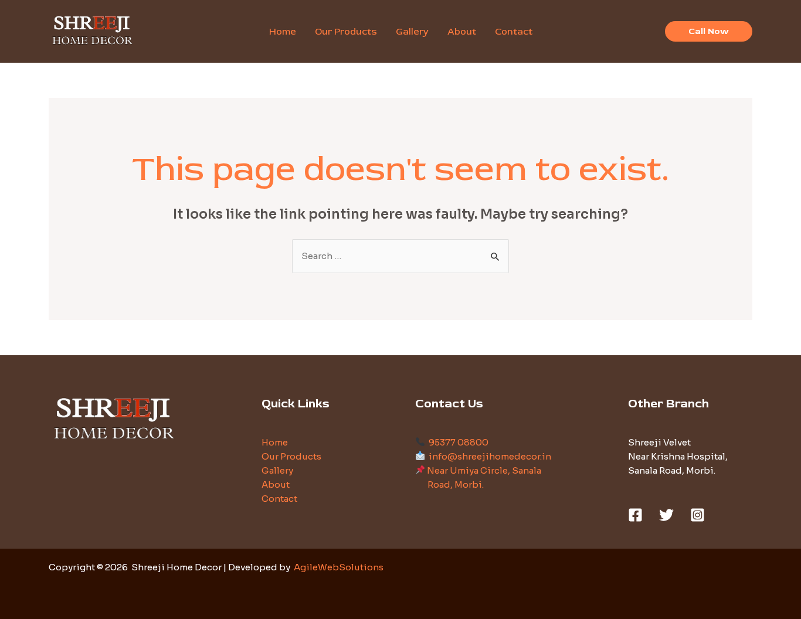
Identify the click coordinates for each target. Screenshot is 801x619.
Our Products (291, 456)
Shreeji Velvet (659, 442)
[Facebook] (635, 515)
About (276, 484)
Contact (279, 498)
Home (275, 442)
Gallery (277, 470)
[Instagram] (697, 515)
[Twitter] (666, 515)
